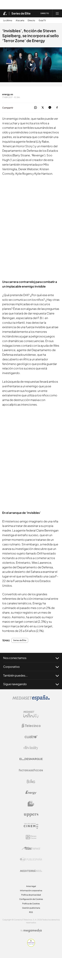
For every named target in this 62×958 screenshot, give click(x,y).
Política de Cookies (31, 903)
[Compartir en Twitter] (42, 108)
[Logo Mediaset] (31, 699)
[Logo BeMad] (31, 804)
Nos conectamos (14, 658)
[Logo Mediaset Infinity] (31, 714)
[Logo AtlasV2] (31, 848)
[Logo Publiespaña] (31, 859)
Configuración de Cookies (31, 899)
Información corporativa (31, 890)
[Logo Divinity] (31, 748)
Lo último (7, 20)
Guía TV (42, 20)
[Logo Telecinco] (31, 726)
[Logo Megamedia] (33, 930)
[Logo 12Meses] (31, 837)
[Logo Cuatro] (31, 737)
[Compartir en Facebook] (57, 108)
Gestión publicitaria (31, 908)
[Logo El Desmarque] (31, 759)
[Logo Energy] (31, 793)
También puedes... (15, 675)
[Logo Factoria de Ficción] (31, 770)
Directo (31, 20)
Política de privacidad (31, 895)
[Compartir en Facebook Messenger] (50, 108)
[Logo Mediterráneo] (31, 870)
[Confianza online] (31, 945)
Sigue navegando (15, 684)
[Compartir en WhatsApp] (35, 108)
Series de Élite (21, 13)
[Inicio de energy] (5, 13)
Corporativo (11, 666)
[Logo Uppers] (31, 815)
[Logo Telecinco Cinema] (31, 826)
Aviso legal (31, 886)
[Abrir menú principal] (57, 13)
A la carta (20, 20)
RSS (31, 912)
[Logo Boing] (31, 781)
